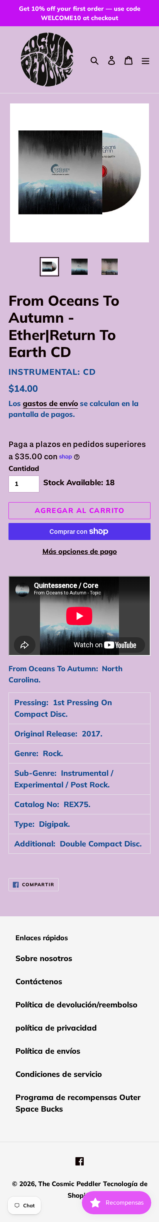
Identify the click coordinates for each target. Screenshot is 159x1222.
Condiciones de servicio (58, 1074)
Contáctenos (38, 981)
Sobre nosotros (43, 958)
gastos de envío (50, 403)
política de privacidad (56, 1027)
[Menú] (145, 59)
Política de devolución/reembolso (76, 1004)
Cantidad (23, 468)
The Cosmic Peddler (69, 1184)
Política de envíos (47, 1051)
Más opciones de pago (79, 551)
